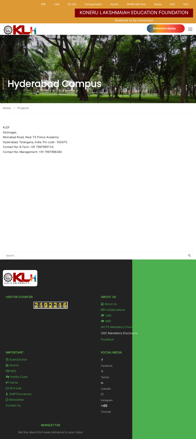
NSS (172, 4)
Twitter (105, 377)
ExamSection (18, 359)
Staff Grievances (20, 394)
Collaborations (115, 310)
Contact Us (13, 405)
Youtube (106, 411)
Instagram (107, 400)
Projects (23, 108)
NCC (186, 4)
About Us (111, 304)
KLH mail (15, 388)
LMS (56, 4)
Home (7, 108)
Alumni (114, 4)
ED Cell (72, 4)
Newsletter (16, 399)
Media (158, 4)
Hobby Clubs (19, 377)
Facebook (107, 365)
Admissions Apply (163, 28)
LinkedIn (106, 388)
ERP (43, 4)
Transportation (93, 4)
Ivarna (14, 382)
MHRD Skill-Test (136, 4)
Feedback (107, 339)
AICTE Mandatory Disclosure (120, 327)
